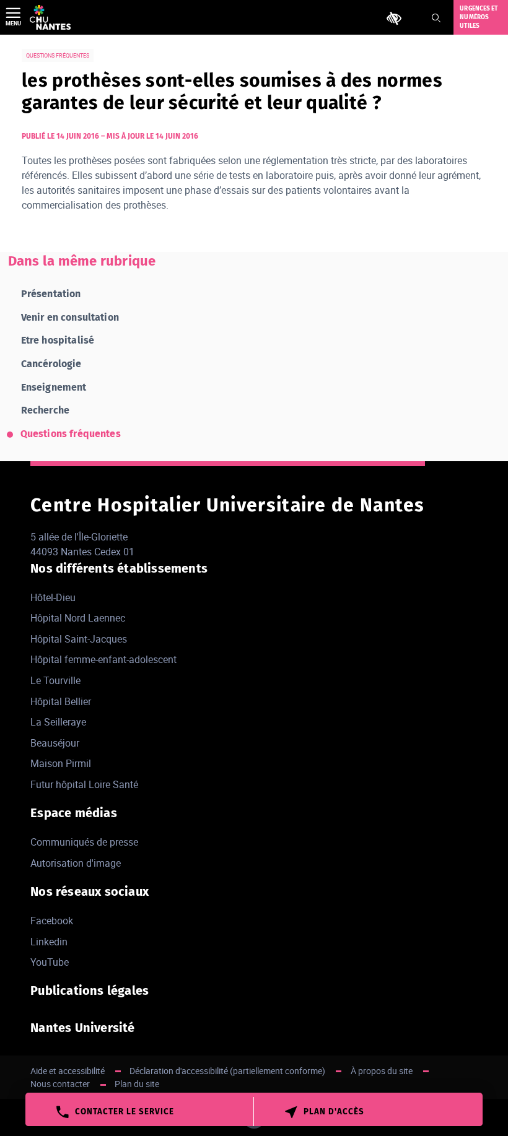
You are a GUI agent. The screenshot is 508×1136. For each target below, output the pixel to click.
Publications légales (89, 990)
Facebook (51, 920)
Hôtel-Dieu (53, 597)
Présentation (51, 294)
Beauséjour (54, 743)
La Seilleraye (58, 722)
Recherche (45, 410)
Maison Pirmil (60, 763)
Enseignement (54, 387)
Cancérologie (51, 364)
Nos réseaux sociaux (89, 891)
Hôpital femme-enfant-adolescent (103, 659)
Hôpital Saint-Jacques (78, 639)
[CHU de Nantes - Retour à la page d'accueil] (50, 17)
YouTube (49, 962)
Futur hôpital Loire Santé (84, 784)
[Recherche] (436, 18)
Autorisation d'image (75, 863)
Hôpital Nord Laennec (77, 618)
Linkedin (49, 941)
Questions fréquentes (70, 434)
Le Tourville (55, 680)
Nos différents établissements (119, 568)
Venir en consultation (70, 317)
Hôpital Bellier (60, 701)
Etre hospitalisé (58, 340)
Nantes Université (82, 1027)
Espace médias (73, 812)
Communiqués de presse (84, 842)
